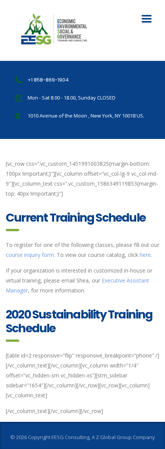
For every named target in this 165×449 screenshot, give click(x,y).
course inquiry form (30, 254)
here (145, 254)
